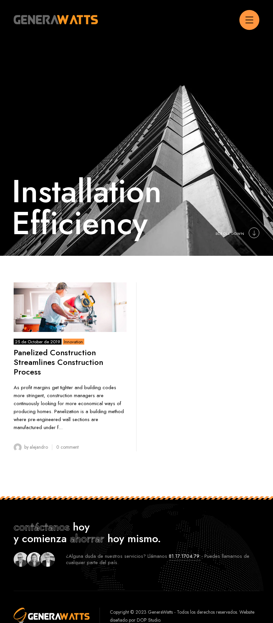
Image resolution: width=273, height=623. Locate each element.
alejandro (39, 447)
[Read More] (70, 307)
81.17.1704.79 (185, 556)
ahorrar (87, 538)
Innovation (73, 342)
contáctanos (42, 527)
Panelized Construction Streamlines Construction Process (58, 362)
